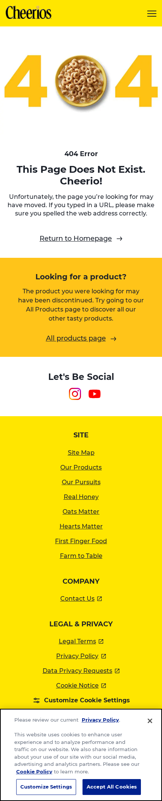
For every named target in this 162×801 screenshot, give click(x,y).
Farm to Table (81, 555)
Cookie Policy (34, 771)
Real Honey (81, 496)
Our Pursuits (81, 482)
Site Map (81, 452)
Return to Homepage (76, 238)
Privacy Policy (81, 656)
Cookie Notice (81, 685)
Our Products (81, 467)
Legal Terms (81, 641)
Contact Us (81, 598)
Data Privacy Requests (81, 670)
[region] (81, 755)
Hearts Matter (81, 526)
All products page (76, 338)
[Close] (150, 721)
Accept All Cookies (112, 787)
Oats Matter (81, 511)
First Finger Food (81, 541)
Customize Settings (46, 787)
